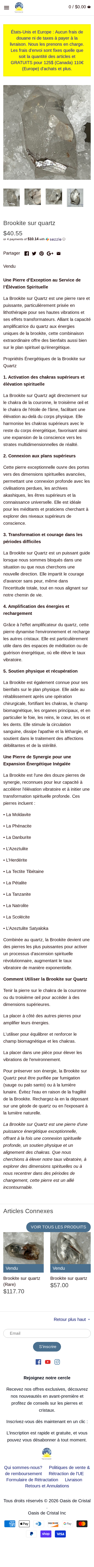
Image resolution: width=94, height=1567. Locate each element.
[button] (47, 239)
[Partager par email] (58, 252)
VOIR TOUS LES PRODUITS (58, 1227)
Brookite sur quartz (68, 1278)
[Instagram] (57, 1362)
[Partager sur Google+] (50, 252)
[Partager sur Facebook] (26, 252)
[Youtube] (47, 1362)
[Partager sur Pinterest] (41, 252)
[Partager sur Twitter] (34, 252)
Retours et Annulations (47, 1485)
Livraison (73, 1479)
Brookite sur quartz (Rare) (21, 1281)
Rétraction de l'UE (66, 1473)
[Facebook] (38, 1362)
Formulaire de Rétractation (32, 1479)
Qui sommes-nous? (23, 1467)
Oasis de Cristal (75, 1500)
